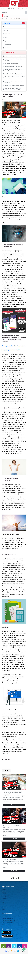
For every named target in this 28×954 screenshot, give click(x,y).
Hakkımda (4, 907)
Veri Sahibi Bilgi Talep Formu (8, 920)
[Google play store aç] (13, 932)
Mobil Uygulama (12, 9)
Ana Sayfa (4, 889)
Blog (3, 902)
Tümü (23, 23)
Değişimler (21, 9)
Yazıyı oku (15, 804)
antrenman (6, 770)
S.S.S (3, 900)
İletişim (3, 909)
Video (3, 904)
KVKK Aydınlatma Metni (7, 922)
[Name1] (26, 12)
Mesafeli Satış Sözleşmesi (7, 918)
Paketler (3, 9)
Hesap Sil (4, 924)
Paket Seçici (4, 893)
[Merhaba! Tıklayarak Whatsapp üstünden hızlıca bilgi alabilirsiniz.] (24, 949)
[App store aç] (13, 936)
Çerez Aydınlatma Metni (7, 916)
